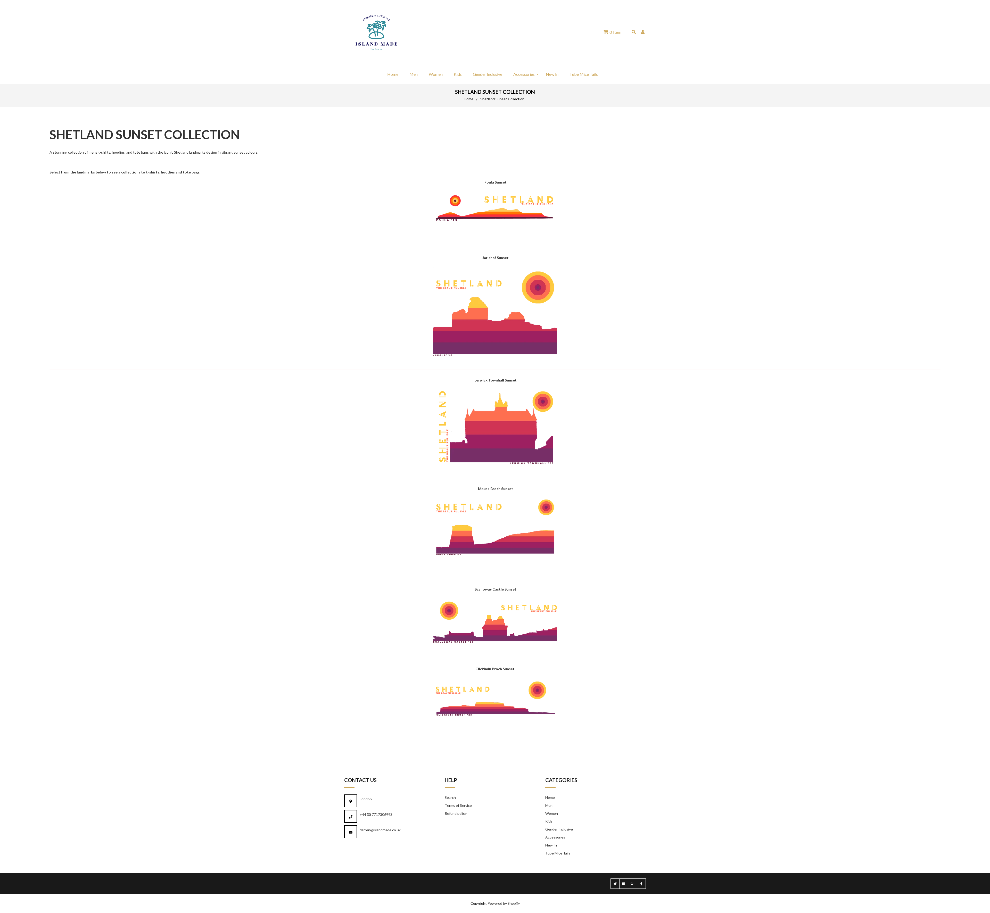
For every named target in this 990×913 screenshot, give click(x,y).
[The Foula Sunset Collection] (495, 225)
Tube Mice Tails (557, 853)
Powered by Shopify (504, 903)
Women (551, 813)
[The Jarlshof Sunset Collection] (495, 358)
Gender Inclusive (559, 829)
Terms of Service (458, 805)
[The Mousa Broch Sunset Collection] (495, 557)
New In (551, 845)
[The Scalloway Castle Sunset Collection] (495, 647)
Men (548, 805)
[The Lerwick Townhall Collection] (495, 466)
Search (450, 797)
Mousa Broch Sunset (495, 488)
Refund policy (456, 813)
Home (468, 99)
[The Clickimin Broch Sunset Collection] (495, 720)
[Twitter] (615, 883)
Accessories (555, 837)
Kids (548, 821)
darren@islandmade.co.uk (380, 830)
